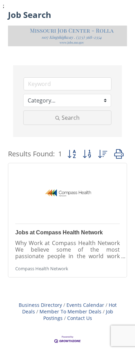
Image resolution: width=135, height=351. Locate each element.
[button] (71, 153)
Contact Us (79, 318)
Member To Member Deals (70, 311)
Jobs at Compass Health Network (59, 232)
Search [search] (71, 117)
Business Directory (40, 305)
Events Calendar (85, 305)
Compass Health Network (41, 268)
